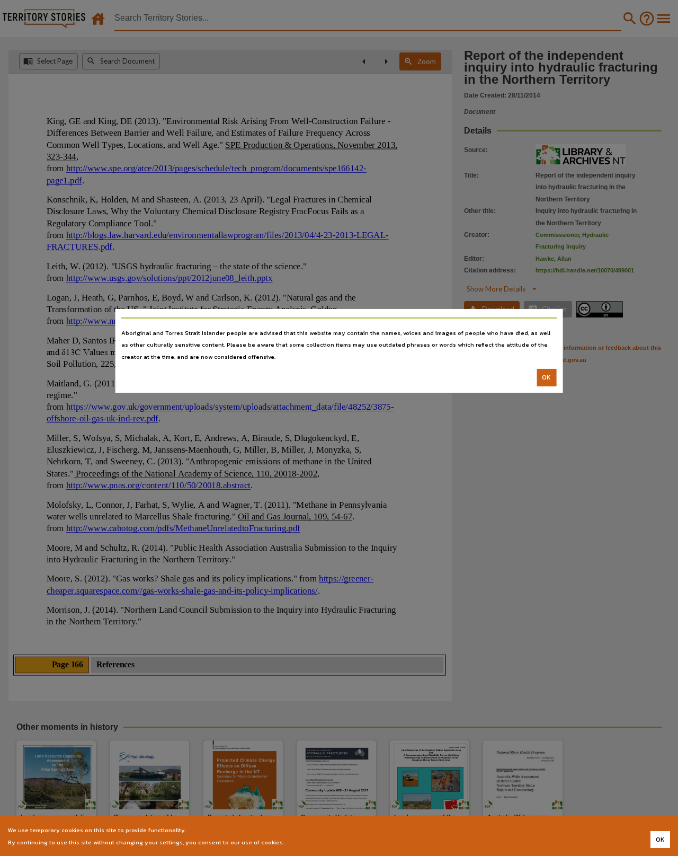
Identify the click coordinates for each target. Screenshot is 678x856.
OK (546, 377)
